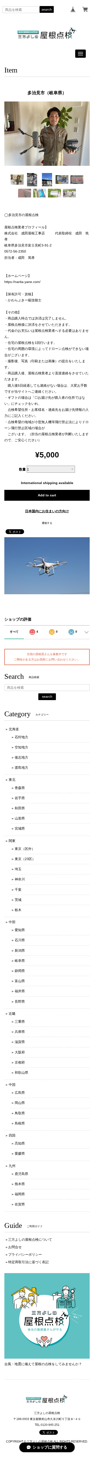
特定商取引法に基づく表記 (28, 1262)
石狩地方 (21, 737)
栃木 (18, 910)
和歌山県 (21, 1072)
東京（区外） (25, 849)
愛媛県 (20, 1153)
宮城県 (20, 828)
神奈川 (20, 879)
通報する (47, 523)
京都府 (20, 1062)
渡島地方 (21, 767)
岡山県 (20, 1103)
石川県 (20, 940)
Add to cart (47, 495)
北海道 (14, 729)
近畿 (12, 1013)
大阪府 (20, 1052)
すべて (14, 631)
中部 (12, 922)
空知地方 (21, 747)
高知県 (20, 1143)
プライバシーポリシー (25, 1254)
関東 (12, 841)
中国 (12, 1085)
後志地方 (21, 757)
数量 (22, 469)
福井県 (20, 991)
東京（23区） (25, 859)
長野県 (20, 1001)
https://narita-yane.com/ (22, 282)
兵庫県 (20, 1032)
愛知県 (20, 930)
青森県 (20, 788)
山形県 (20, 818)
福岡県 (20, 1194)
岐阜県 (20, 961)
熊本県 (20, 1184)
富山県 (20, 981)
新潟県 (20, 950)
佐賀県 (20, 1204)
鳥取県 (20, 1113)
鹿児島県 (21, 1174)
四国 (12, 1135)
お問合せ (15, 1247)
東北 (12, 780)
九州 (12, 1166)
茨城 (18, 900)
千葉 (18, 890)
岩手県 (20, 798)
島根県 (20, 1123)
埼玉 (18, 869)
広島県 (20, 1093)
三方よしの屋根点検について (30, 1239)
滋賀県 (20, 1042)
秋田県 (20, 808)
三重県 (20, 1021)
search (46, 9)
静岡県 (20, 971)
